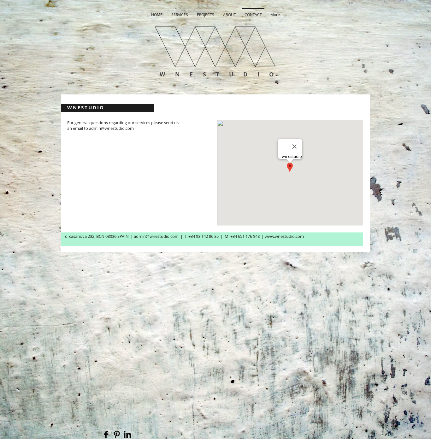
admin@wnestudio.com (111, 128)
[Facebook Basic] (106, 434)
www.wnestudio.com (284, 236)
